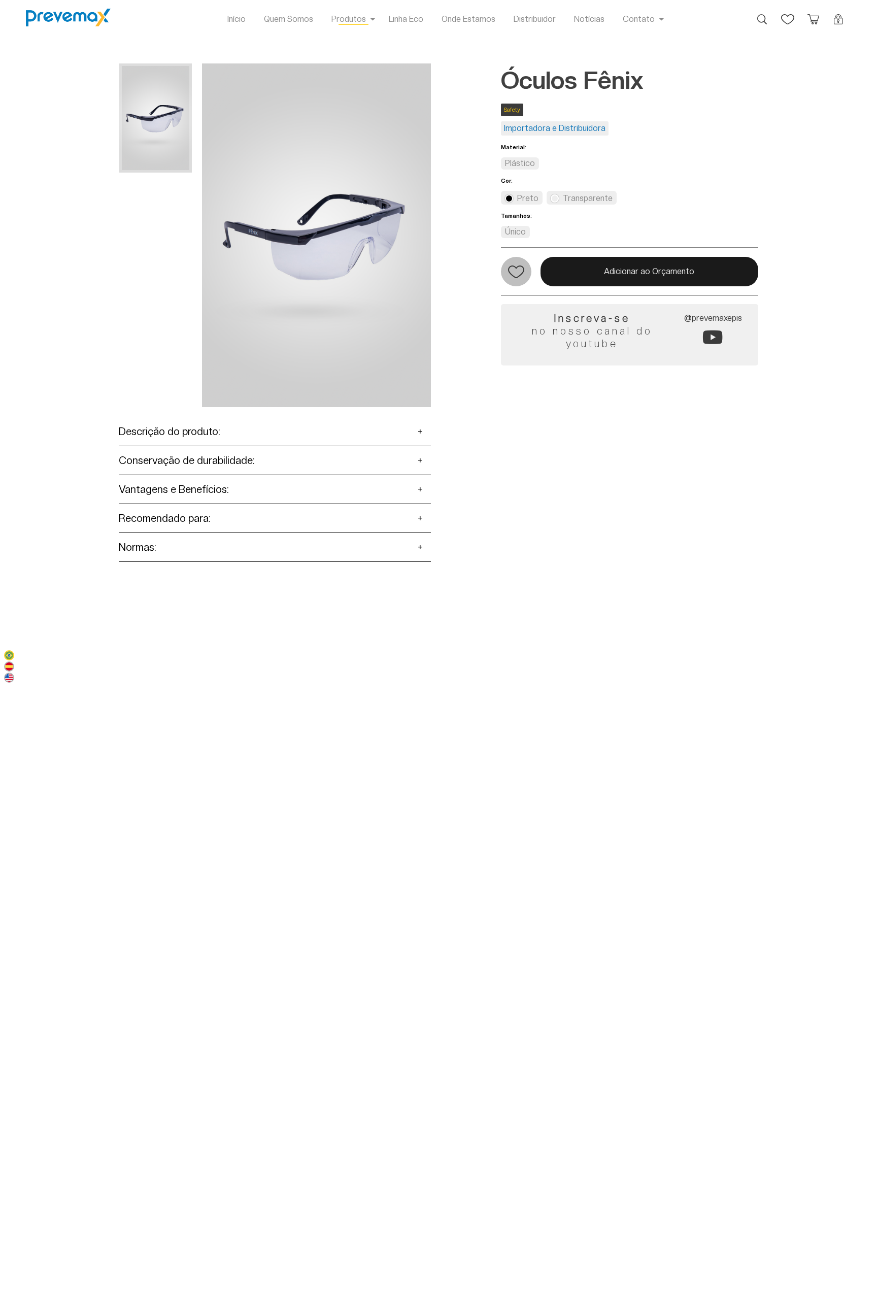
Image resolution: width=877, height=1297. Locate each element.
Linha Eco (406, 19)
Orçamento (813, 14)
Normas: (137, 547)
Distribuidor (535, 19)
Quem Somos (288, 19)
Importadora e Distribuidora (554, 128)
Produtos (348, 19)
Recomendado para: (165, 518)
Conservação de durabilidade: (187, 460)
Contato (639, 19)
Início (236, 19)
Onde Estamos (468, 19)
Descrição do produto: (169, 431)
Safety (512, 110)
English (9, 678)
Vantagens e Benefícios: (174, 489)
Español (9, 666)
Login (838, 14)
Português (9, 655)
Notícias (589, 19)
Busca (762, 14)
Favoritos (787, 14)
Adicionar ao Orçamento (649, 271)
